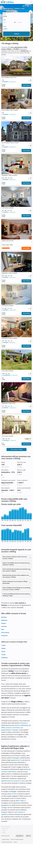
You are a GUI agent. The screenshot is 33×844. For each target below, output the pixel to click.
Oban (2, 629)
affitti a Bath (20, 801)
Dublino (4, 648)
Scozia (3, 651)
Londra (3, 645)
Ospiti (4, 26)
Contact (15, 842)
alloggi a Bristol (7, 807)
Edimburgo (4, 620)
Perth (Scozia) (5, 632)
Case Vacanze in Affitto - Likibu (7, 1)
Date (4, 20)
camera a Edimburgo (21, 725)
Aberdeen (4, 617)
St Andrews (4, 635)
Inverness (4, 626)
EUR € (28, 835)
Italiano (20, 835)
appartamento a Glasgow (9, 730)
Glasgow (3, 623)
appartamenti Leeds (18, 760)
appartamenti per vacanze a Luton (13, 781)
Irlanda (3, 654)
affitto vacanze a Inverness (10, 728)
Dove (4, 14)
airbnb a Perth (12, 794)
